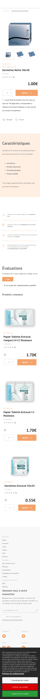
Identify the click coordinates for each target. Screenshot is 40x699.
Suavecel (5, 543)
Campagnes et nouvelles (10, 573)
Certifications (6, 570)
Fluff (3, 553)
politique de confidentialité (12, 620)
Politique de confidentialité (13, 674)
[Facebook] (4, 636)
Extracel (5, 557)
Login (8, 279)
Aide (3, 583)
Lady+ (4, 547)
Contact (4, 577)
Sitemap (5, 587)
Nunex (4, 540)
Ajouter (25, 93)
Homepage (5, 11)
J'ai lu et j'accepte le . (12, 618)
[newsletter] (36, 610)
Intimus (4, 550)
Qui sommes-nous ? (8, 563)
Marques (5, 567)
